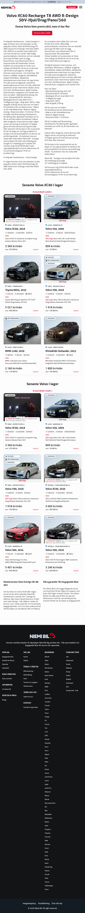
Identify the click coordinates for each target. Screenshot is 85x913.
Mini (46, 810)
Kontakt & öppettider (30, 707)
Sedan (68, 675)
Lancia (47, 773)
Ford (46, 732)
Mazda (47, 799)
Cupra (47, 709)
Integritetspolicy (29, 903)
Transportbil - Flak (72, 690)
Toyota (47, 882)
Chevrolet (48, 698)
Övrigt (68, 672)
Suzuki (47, 874)
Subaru (47, 871)
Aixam (47, 664)
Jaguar (47, 754)
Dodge (47, 717)
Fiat (46, 728)
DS (46, 720)
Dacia (46, 713)
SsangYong (48, 867)
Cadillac (47, 694)
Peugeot (48, 829)
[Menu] (81, 7)
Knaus (47, 769)
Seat (46, 855)
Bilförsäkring (27, 675)
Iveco (46, 750)
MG (46, 807)
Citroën (47, 705)
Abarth (47, 657)
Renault (47, 844)
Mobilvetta (48, 818)
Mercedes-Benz (50, 803)
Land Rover (48, 777)
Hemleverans (28, 686)
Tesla (46, 878)
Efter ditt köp (57, 903)
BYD (46, 690)
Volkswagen (49, 886)
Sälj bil (25, 660)
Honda (47, 739)
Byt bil (25, 657)
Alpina (47, 672)
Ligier (46, 784)
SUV (67, 687)
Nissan (47, 822)
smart (46, 863)
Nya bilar (5, 664)
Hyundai (47, 743)
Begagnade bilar (7, 657)
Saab (46, 852)
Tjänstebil (5, 668)
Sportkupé (69, 683)
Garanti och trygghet (30, 682)
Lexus (47, 780)
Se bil (35, 249)
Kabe (46, 762)
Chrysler (47, 702)
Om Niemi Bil (6, 689)
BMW (46, 687)
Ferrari (47, 724)
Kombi (68, 664)
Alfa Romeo (49, 668)
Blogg (4, 700)
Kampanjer (72, 7)
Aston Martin (49, 675)
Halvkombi (69, 660)
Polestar (47, 833)
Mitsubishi (48, 814)
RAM (46, 840)
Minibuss (69, 668)
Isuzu (46, 747)
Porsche (47, 837)
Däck (25, 678)
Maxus (47, 795)
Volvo (47, 889)
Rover (47, 848)
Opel (46, 825)
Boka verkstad (7, 678)
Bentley (47, 683)
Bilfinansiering (28, 671)
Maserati (47, 792)
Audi (46, 679)
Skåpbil (68, 679)
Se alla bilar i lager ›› (42, 192)
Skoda (47, 859)
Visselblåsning (43, 903)
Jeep (46, 758)
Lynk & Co (48, 788)
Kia (46, 765)
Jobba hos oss (28, 697)
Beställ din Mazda (8, 660)
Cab (67, 657)
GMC (46, 735)
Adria (46, 660)
